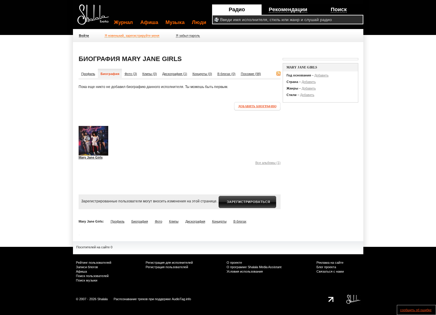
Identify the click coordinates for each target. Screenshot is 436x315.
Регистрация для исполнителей (169, 262)
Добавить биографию (257, 106)
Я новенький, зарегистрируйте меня (132, 35)
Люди (199, 22)
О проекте (234, 262)
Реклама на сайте (329, 262)
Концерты (219, 221)
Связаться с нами (330, 271)
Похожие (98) (251, 74)
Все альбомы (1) (268, 162)
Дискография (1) (174, 74)
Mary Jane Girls (91, 157)
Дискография (195, 221)
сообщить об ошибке (416, 310)
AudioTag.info (181, 299)
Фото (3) (131, 74)
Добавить (321, 75)
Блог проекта (326, 267)
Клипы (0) (149, 74)
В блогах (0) (226, 74)
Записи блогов (87, 267)
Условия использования (245, 271)
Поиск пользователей (92, 276)
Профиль (88, 74)
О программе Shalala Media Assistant (254, 267)
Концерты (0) (202, 74)
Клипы (174, 221)
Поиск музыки (86, 280)
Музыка (175, 22)
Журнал (123, 22)
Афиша (149, 22)
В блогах (239, 221)
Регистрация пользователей (167, 267)
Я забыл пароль (188, 35)
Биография (139, 221)
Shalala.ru (95, 16)
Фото (158, 221)
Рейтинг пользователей (93, 262)
